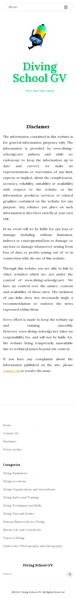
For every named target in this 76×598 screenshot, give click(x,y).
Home (7, 425)
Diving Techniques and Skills (22, 505)
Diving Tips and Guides (18, 513)
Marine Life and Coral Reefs (22, 530)
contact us (11, 371)
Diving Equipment (15, 473)
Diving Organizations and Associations (29, 489)
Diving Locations (14, 481)
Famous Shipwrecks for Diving (24, 522)
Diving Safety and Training (21, 497)
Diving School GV (39, 72)
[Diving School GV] (38, 37)
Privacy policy (12, 449)
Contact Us (10, 433)
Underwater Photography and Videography (32, 546)
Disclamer (10, 441)
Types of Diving (14, 538)
